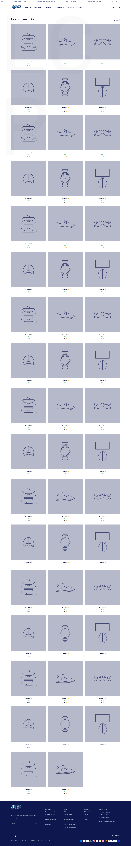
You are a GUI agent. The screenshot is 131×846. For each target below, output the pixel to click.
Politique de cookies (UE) (70, 827)
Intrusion (48, 7)
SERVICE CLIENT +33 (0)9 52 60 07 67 (46, 1)
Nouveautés (48, 817)
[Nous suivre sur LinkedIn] (19, 836)
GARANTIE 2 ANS (116, 1)
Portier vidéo (79, 7)
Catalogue (27, 7)
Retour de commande (50, 819)
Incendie (70, 7)
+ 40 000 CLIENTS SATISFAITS (94, 1)
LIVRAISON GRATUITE (71, 1)
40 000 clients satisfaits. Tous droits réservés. (40, 840)
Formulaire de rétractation (70, 829)
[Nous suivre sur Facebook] (12, 836)
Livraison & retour (68, 817)
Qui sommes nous (68, 811)
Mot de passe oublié (50, 811)
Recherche (48, 824)
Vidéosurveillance (38, 7)
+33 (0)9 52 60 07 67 (104, 817)
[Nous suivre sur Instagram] (15, 836)
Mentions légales (68, 814)
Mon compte (48, 809)
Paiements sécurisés (69, 819)
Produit (27, 62)
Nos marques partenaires (51, 822)
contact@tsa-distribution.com (108, 821)
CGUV (65, 809)
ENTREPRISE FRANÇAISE (20, 1)
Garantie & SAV (67, 822)
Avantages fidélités (50, 814)
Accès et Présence (59, 7)
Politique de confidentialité (70, 824)
